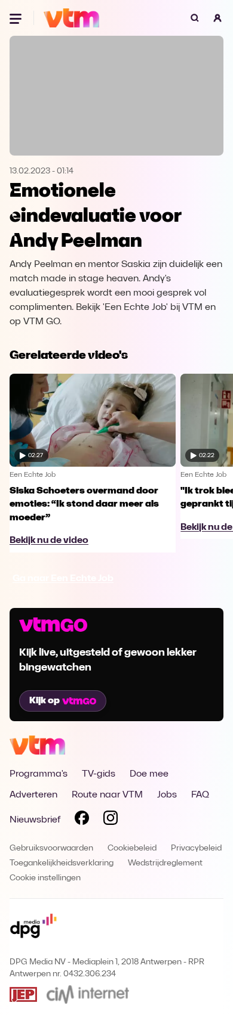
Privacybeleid (196, 848)
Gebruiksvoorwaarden (51, 848)
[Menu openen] (17, 18)
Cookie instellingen (45, 878)
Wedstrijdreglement (165, 863)
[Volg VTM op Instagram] (110, 820)
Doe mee (149, 774)
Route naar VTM (107, 795)
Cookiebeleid (132, 848)
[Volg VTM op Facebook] (82, 820)
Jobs (167, 795)
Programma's (39, 774)
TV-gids (98, 774)
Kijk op (44, 701)
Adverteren (33, 795)
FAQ (200, 795)
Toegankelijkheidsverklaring (62, 863)
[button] (217, 18)
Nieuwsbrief (35, 820)
